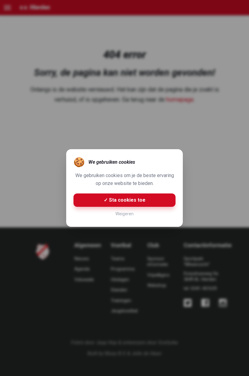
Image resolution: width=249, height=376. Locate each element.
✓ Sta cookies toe (124, 200)
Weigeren (124, 213)
